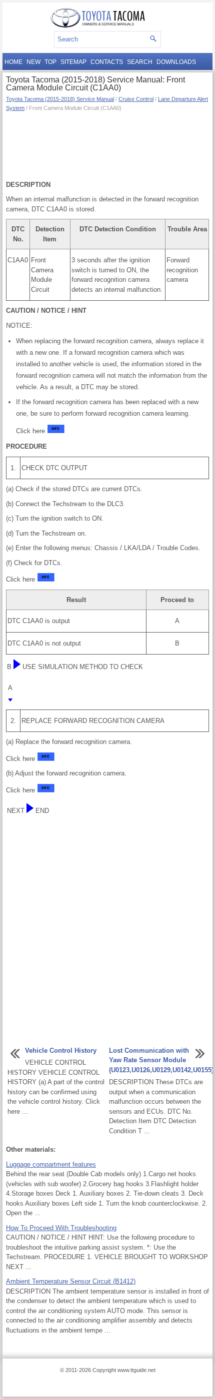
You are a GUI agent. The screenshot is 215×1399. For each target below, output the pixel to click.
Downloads (176, 61)
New (33, 61)
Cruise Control (136, 99)
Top (50, 61)
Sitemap (73, 61)
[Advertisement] (107, 145)
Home (13, 61)
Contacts (106, 61)
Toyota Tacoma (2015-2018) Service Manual (60, 99)
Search (139, 61)
